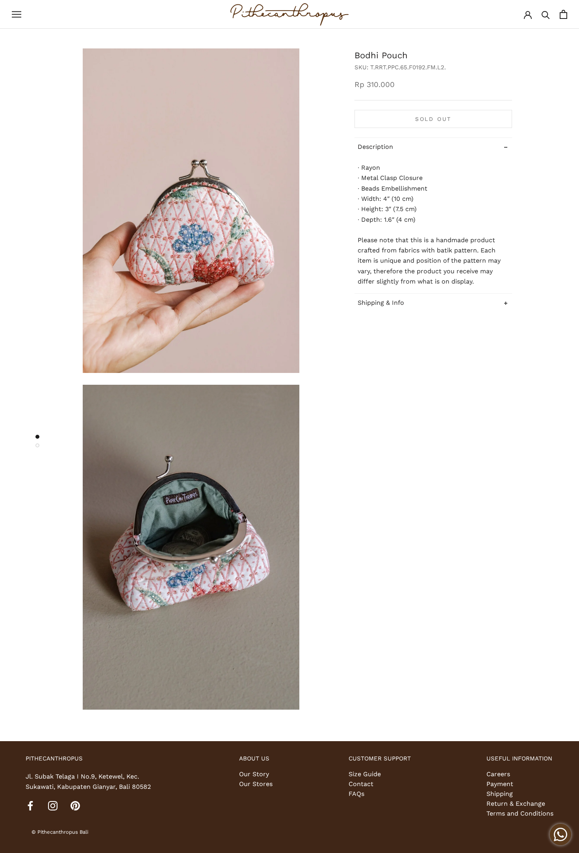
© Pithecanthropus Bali (60, 832)
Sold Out (433, 119)
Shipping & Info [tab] (381, 302)
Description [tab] (375, 146)
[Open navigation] (16, 14)
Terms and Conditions (519, 813)
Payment (499, 783)
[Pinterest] (75, 805)
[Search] (546, 14)
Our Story (254, 774)
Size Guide (365, 774)
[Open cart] (563, 14)
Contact (361, 783)
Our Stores (256, 783)
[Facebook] (30, 805)
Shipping (499, 793)
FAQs (356, 793)
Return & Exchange (515, 803)
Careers (498, 774)
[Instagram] (53, 805)
